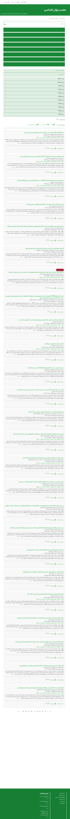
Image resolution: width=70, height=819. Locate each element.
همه (53, 124)
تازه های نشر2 (45, 801)
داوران (61, 59)
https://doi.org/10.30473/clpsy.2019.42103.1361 (50, 463)
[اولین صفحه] (50, 711)
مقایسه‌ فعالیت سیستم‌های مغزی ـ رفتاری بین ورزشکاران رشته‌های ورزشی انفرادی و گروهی (43, 572)
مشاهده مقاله (60, 148)
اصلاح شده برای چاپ (32, 124)
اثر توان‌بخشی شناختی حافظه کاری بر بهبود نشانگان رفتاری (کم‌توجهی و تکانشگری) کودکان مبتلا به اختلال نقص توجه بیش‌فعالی (35, 226)
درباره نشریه (62, 795)
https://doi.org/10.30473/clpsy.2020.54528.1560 (50, 599)
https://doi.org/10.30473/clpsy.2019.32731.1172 (50, 325)
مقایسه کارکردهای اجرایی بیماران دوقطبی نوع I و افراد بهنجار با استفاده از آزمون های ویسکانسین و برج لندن (39, 642)
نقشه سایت (62, 803)
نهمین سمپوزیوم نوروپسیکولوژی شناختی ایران (44, 813)
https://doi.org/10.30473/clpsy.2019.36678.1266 (50, 647)
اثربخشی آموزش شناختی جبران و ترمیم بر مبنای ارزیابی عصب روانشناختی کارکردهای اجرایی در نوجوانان (40, 618)
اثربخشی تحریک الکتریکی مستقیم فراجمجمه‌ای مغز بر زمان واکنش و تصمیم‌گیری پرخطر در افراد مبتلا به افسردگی (38, 434)
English (23, 2)
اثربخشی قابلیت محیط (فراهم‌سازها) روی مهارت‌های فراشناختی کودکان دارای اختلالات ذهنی (43, 458)
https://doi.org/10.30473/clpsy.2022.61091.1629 (50, 349)
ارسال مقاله (60, 55)
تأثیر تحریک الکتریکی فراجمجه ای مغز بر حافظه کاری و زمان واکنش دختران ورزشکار (45, 204)
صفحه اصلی (62, 18)
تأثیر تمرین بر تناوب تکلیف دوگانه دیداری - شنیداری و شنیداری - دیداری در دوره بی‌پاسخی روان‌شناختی (40, 390)
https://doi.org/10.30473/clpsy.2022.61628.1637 (50, 162)
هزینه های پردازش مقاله (57, 50)
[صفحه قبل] (48, 711)
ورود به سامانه (14, 2)
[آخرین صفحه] (18, 711)
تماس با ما (61, 64)
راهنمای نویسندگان (59, 45)
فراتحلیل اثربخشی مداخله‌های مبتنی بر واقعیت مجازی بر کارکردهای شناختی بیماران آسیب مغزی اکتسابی (40, 688)
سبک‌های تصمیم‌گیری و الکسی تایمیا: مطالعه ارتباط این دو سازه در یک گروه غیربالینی (45, 550)
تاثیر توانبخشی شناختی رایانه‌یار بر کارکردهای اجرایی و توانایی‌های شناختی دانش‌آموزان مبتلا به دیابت (41, 320)
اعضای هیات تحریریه (60, 797)
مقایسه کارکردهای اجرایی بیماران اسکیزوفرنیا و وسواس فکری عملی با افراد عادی (45, 594)
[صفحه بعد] (20, 711)
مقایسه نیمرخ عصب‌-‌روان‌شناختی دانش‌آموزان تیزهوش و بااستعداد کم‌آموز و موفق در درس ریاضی (41, 482)
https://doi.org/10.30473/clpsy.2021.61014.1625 (50, 693)
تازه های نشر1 (45, 796)
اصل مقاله (50, 148)
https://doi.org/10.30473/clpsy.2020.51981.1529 (50, 138)
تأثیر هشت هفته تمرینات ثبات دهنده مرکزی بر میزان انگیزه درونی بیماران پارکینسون (44, 248)
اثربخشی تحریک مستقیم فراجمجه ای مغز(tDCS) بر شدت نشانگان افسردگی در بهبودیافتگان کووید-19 (40, 180)
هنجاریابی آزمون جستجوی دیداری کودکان (54, 344)
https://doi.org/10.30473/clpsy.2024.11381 (51, 277)
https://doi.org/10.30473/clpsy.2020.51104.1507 (50, 623)
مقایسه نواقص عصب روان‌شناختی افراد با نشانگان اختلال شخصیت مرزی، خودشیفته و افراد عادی (42, 156)
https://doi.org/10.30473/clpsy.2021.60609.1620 (50, 185)
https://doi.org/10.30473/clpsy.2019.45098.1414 (50, 487)
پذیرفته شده (44, 124)
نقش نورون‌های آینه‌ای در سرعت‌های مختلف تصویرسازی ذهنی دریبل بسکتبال (46, 412)
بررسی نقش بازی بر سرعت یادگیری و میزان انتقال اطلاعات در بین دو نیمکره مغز (46, 368)
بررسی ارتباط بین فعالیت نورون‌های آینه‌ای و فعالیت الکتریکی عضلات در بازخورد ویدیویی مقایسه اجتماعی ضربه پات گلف (37, 528)
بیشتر (18, 143)
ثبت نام (6, 2)
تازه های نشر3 (45, 806)
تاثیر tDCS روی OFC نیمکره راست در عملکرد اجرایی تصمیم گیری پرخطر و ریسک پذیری (44, 132)
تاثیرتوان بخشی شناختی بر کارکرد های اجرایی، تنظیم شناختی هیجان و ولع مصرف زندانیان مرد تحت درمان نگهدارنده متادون (36, 272)
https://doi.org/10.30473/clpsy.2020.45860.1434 (50, 439)
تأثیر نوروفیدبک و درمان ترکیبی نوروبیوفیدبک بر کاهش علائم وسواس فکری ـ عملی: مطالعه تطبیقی (42, 665)
